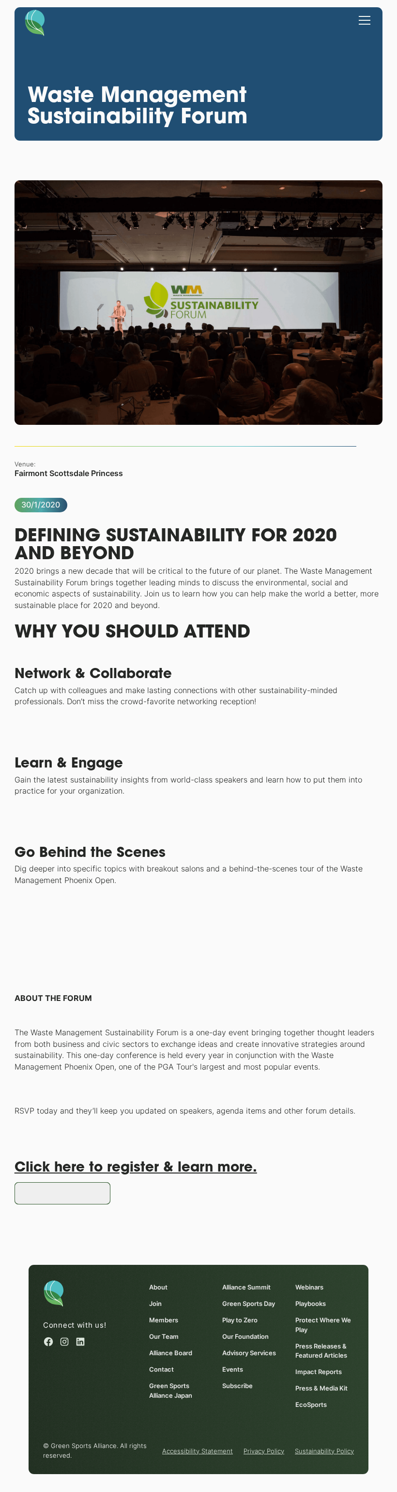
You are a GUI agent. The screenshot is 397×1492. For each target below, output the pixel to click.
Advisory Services (249, 1353)
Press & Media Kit (321, 1388)
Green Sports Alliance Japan (170, 1390)
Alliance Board (170, 1353)
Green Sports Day (248, 1303)
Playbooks (310, 1303)
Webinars (309, 1287)
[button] (363, 19)
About (158, 1287)
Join (155, 1303)
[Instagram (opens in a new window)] (64, 1341)
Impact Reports (318, 1372)
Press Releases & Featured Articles (321, 1351)
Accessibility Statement (197, 1451)
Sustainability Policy (324, 1451)
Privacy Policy (264, 1451)
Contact (161, 1369)
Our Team (164, 1336)
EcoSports (311, 1404)
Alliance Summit (246, 1287)
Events (232, 1369)
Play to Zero (240, 1320)
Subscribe (237, 1386)
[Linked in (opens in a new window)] (80, 1341)
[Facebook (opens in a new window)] (48, 1341)
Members (163, 1320)
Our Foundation (245, 1336)
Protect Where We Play (323, 1325)
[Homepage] (35, 22)
